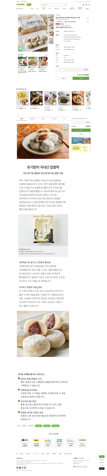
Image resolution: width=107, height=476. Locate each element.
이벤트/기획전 (23, 1)
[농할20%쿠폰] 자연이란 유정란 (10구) (32, 67)
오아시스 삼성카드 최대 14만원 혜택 (70, 35)
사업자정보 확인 (44, 463)
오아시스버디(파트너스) (68, 453)
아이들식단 (39, 425)
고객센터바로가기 (76, 463)
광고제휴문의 (54, 453)
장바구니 (64, 78)
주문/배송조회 (88, 1)
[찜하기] (87, 21)
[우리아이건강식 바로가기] (29, 4)
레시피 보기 (102, 465)
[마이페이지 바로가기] (83, 4)
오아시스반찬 (56, 425)
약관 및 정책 (28, 453)
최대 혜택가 (67, 27)
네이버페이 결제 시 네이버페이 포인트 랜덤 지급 (72, 37)
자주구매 (83, 1)
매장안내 (21, 453)
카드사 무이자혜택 (67, 41)
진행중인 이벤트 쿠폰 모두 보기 (69, 31)
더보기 (46, 55)
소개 (17, 453)
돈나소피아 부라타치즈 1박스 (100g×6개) (22, 67)
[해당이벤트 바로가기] (25, 438)
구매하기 (81, 78)
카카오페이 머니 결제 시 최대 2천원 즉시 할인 (72, 39)
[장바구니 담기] (27, 103)
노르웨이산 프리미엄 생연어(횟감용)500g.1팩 (42, 67)
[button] (47, 61)
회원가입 (79, 1)
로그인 (76, 1)
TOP (101, 468)
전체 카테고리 (20, 8)
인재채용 (60, 453)
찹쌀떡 (24, 425)
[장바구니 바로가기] (89, 4)
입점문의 (47, 453)
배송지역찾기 (102, 459)
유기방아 (31, 425)
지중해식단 (47, 425)
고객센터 (17, 1)
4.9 (59, 21)
